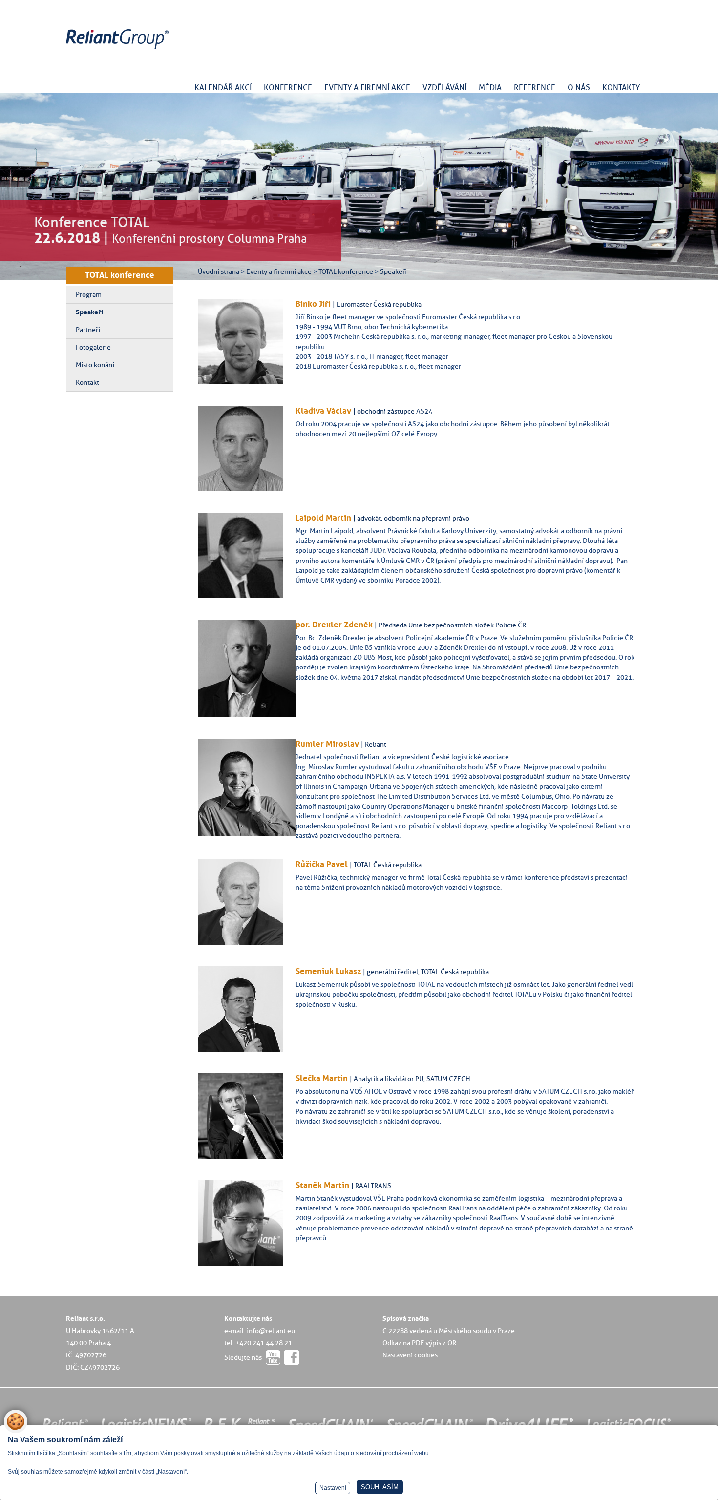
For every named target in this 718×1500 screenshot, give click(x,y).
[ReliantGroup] (118, 49)
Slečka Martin (322, 1078)
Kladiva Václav (323, 410)
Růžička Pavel (322, 864)
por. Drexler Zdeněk (334, 624)
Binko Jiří (313, 303)
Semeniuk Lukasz (328, 971)
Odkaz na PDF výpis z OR (419, 1342)
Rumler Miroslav (327, 743)
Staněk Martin (322, 1185)
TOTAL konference (119, 275)
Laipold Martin (323, 517)
